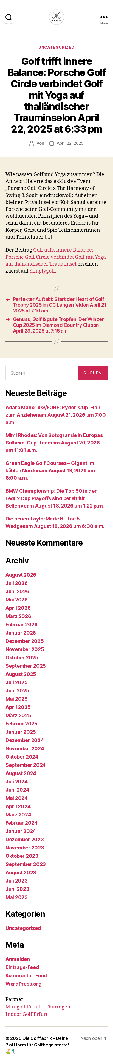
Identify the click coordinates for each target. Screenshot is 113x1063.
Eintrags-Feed (22, 967)
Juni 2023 (17, 889)
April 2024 (17, 806)
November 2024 (24, 748)
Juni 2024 (17, 790)
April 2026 (17, 608)
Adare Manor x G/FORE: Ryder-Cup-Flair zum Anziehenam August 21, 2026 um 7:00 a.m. (55, 414)
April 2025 (17, 707)
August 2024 (20, 773)
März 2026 (18, 616)
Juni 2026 (17, 591)
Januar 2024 (20, 831)
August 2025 (20, 674)
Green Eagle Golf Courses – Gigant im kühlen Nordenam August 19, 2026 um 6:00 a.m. (50, 470)
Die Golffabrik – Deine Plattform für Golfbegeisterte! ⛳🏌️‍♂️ (37, 1044)
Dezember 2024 (24, 740)
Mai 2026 (16, 600)
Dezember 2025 (24, 641)
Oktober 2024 (21, 757)
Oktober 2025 (21, 657)
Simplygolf (42, 271)
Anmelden (17, 959)
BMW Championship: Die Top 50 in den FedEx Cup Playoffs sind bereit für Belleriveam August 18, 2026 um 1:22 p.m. (54, 498)
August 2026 (20, 575)
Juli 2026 (16, 583)
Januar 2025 (20, 732)
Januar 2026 (20, 633)
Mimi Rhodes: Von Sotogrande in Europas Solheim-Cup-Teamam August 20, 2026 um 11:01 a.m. (54, 442)
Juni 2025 (17, 691)
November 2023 (24, 848)
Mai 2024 (16, 798)
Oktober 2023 (21, 856)
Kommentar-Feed (26, 975)
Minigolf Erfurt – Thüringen (37, 1007)
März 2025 (18, 715)
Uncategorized (56, 47)
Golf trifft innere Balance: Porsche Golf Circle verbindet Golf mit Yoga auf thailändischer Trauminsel (55, 257)
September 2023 (25, 864)
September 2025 (25, 666)
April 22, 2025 (70, 143)
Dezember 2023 (24, 839)
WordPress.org (23, 984)
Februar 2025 (21, 724)
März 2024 (18, 815)
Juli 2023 (16, 881)
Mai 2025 (16, 699)
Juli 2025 (16, 682)
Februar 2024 (21, 823)
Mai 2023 (16, 897)
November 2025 (24, 649)
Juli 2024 (16, 781)
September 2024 (25, 765)
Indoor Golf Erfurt (26, 1014)
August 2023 (20, 872)
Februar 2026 (21, 624)
